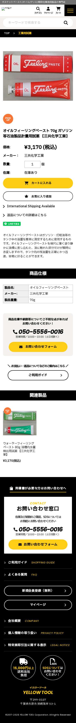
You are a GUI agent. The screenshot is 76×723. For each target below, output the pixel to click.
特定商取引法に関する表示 (39, 645)
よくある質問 (22, 574)
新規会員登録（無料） (38, 590)
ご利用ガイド (38, 375)
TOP (7, 33)
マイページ (48, 13)
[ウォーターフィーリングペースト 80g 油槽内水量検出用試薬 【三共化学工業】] (19, 423)
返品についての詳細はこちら (27, 215)
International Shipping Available (31, 206)
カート (58, 13)
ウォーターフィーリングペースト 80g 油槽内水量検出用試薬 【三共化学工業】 (19, 449)
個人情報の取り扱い (36, 633)
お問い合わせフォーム (41, 346)
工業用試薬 (24, 33)
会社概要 (23, 621)
